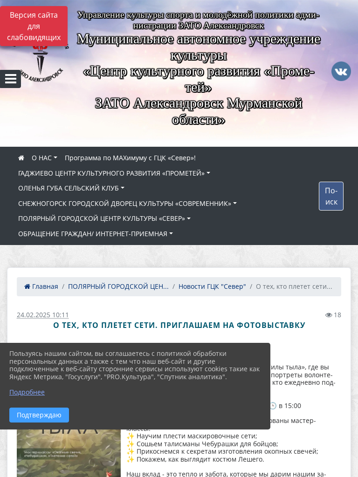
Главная (44, 286)
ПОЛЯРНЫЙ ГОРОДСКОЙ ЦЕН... (118, 286)
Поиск (331, 196)
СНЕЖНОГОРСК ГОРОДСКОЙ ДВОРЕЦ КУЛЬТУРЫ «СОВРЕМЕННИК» (124, 203)
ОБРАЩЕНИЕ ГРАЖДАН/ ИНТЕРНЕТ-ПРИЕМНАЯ (92, 233)
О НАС (42, 157)
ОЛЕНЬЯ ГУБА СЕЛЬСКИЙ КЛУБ (68, 188)
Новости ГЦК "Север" (212, 286)
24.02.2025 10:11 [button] (43, 314)
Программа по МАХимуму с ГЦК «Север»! (130, 157)
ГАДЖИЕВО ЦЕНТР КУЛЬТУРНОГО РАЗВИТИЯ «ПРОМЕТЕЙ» (111, 173)
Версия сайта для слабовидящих (34, 26)
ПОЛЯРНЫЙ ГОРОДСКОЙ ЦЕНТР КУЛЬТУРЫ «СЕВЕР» (101, 218)
